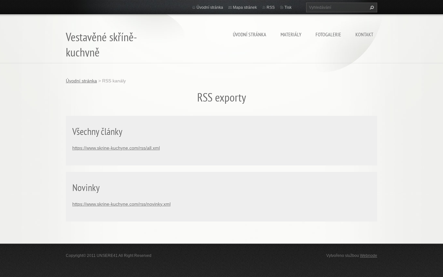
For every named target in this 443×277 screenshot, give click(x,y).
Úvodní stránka (249, 34)
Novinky (86, 187)
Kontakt (364, 34)
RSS (271, 7)
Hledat (371, 7)
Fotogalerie (328, 34)
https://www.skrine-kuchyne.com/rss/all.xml (116, 148)
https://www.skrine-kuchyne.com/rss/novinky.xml (121, 204)
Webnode (368, 255)
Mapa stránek (245, 7)
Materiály (291, 34)
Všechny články (97, 131)
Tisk (288, 7)
